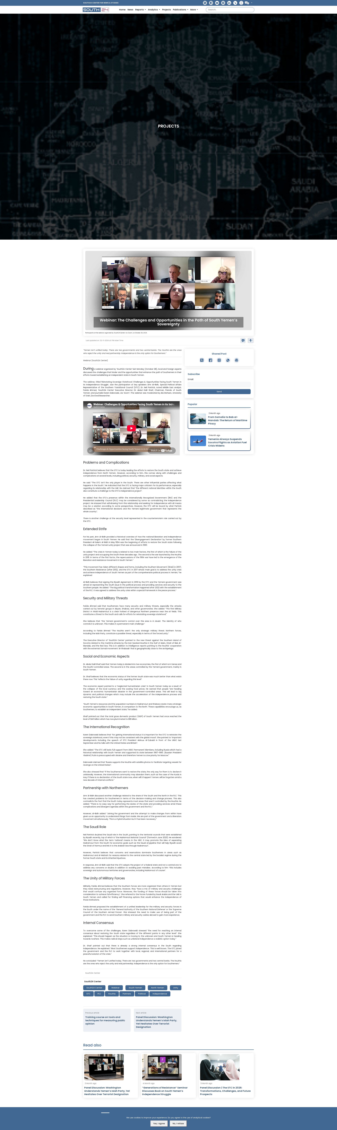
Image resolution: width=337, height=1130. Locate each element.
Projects (166, 9)
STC (88, 993)
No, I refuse (178, 1123)
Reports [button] (139, 9)
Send (219, 391)
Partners (127, 993)
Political (142, 993)
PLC (99, 993)
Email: (191, 379)
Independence (160, 993)
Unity (175, 987)
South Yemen (135, 987)
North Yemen (157, 987)
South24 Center (94, 987)
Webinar (115, 987)
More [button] (193, 9)
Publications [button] (180, 9)
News (130, 9)
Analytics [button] (153, 9)
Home (122, 9)
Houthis (112, 993)
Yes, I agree (159, 1123)
